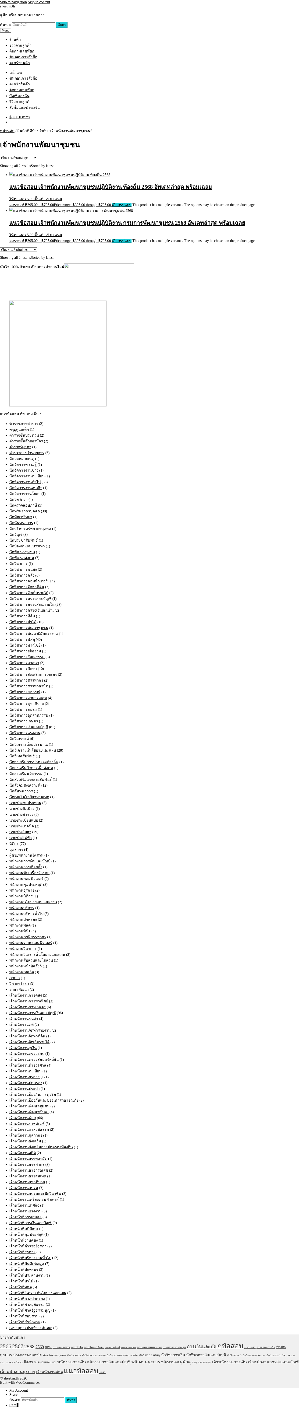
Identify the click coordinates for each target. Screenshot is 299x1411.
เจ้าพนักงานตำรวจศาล (27, 1065)
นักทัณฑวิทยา (20, 517)
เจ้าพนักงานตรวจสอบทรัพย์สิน (34, 1059)
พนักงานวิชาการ (23, 949)
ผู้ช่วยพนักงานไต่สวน (26, 855)
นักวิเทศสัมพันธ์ (22, 756)
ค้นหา (62, 25)
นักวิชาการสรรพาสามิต (28, 686)
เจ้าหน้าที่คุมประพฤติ (26, 1234)
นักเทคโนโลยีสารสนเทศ (29, 797)
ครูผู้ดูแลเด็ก (19, 429)
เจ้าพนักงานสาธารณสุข (28, 1170)
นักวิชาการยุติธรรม (25, 651)
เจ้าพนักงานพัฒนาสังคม (29, 1112)
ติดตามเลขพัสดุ (21, 51)
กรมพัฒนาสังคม (94, 1347)
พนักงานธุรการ (21, 890)
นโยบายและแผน (45, 1362)
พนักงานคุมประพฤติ (25, 884)
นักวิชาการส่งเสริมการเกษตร (33, 674)
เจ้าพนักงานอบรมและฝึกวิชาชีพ (35, 1194)
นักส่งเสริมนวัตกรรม (26, 774)
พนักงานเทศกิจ (21, 972)
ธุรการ (6, 1354)
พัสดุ (187, 1362)
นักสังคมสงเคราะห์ (24, 785)
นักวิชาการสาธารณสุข (28, 698)
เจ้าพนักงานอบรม (23, 1188)
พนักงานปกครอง (23, 919)
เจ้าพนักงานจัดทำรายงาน (30, 1030)
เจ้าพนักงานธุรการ (24, 1077)
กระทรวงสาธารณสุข (174, 1347)
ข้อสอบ (232, 1346)
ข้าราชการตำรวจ (23, 424)
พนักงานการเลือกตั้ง (25, 867)
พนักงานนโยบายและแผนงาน (33, 902)
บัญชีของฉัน (19, 96)
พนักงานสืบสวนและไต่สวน (31, 960)
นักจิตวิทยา (18, 499)
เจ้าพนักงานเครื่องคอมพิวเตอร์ (34, 1199)
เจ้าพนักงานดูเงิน (23, 1048)
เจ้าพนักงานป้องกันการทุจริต (32, 1094)
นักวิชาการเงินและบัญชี (28, 727)
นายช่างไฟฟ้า (20, 838)
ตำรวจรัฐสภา (20, 447)
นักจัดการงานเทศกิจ (25, 488)
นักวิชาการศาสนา (24, 663)
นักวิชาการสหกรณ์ (24, 692)
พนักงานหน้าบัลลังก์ (25, 966)
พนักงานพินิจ (20, 931)
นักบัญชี (15, 534)
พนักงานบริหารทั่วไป (26, 914)
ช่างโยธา (250, 1347)
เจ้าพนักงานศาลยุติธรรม (29, 1129)
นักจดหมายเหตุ (21, 459)
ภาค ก (14, 978)
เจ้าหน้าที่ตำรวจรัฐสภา (27, 1246)
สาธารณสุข (204, 1362)
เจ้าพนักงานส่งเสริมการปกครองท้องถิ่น (41, 1147)
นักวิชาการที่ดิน (22, 616)
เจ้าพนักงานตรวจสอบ (26, 1054)
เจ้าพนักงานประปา (24, 1089)
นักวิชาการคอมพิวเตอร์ (28, 581)
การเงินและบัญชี (204, 1346)
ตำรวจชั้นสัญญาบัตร (26, 441)
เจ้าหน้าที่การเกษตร (25, 1217)
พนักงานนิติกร (21, 896)
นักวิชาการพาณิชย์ (24, 645)
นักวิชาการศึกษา (23, 669)
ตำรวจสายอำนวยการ (26, 453)
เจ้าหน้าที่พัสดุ (20, 1287)
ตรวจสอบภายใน (265, 1347)
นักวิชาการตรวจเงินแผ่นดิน (31, 610)
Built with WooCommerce (19, 1382)
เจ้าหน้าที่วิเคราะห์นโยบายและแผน (37, 1293)
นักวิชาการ (18, 564)
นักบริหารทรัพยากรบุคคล (30, 529)
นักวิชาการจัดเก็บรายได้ (28, 593)
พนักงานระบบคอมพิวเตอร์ (30, 943)
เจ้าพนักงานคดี (21, 1024)
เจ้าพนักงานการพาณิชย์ (28, 1001)
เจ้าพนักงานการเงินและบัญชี (32, 1013)
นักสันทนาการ (21, 791)
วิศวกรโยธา (19, 984)
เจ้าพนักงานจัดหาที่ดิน (27, 1036)
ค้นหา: (5, 25)
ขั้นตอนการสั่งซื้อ (23, 57)
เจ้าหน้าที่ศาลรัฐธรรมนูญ (29, 1310)
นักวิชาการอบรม (23, 709)
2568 (29, 1346)
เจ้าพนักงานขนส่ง (23, 1019)
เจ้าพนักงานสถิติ (22, 1153)
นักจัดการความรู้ (23, 464)
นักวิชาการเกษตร (23, 721)
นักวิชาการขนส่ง (23, 569)
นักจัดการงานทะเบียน (27, 476)
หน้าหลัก (7, 131)
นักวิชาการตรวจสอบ (94, 1355)
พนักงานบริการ (21, 908)
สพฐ (194, 1362)
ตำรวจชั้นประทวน (24, 435)
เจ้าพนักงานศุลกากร (25, 1135)
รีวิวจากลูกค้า (20, 45)
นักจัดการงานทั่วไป (25, 482)
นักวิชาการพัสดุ (22, 639)
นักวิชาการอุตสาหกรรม (28, 715)
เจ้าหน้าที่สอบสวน (24, 1316)
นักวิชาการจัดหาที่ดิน (26, 587)
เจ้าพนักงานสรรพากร (26, 1164)
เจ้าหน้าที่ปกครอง (23, 1269)
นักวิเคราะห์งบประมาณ (28, 744)
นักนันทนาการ (21, 523)
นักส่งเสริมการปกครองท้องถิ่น (33, 762)
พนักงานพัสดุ (20, 925)
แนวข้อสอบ (81, 1371)
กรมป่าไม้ (77, 1347)
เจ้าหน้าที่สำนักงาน (24, 1322)
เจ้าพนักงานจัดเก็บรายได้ (29, 1042)
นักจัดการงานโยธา (24, 494)
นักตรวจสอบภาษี (23, 505)
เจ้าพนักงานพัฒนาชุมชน (29, 1106)
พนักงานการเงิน (71, 1362)
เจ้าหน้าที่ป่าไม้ (21, 1281)
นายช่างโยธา (20, 832)
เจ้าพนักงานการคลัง (25, 995)
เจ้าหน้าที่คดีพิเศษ (23, 1229)
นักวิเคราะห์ (19, 739)
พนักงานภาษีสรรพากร (27, 937)
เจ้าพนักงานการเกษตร (27, 1007)
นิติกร (14, 844)
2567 (17, 1346)
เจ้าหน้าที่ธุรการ (22, 1252)
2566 (5, 1346)
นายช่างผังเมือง (22, 809)
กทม (48, 1347)
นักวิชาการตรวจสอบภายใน (31, 604)
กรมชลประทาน (61, 1347)
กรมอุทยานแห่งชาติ (149, 1347)
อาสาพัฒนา (19, 989)
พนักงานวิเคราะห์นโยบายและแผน (37, 954)
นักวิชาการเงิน (173, 1355)
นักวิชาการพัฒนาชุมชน (28, 628)
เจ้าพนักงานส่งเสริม (25, 1141)
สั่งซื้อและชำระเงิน (24, 107)
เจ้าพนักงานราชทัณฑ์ (27, 1124)
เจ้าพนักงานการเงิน (229, 1362)
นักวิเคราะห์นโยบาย (253, 1355)
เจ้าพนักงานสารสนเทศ (27, 1176)
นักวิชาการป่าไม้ (22, 622)
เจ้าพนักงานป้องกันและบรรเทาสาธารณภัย (43, 1100)
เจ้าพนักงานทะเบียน (25, 1071)
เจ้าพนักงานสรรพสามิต (28, 1159)
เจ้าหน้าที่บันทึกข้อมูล (26, 1264)
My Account (18, 1390)
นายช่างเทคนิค (21, 826)
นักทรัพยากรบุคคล (24, 511)
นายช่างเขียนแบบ (23, 820)
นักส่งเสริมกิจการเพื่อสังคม (31, 768)
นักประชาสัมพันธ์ (23, 540)
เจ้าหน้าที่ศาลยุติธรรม (27, 1304)
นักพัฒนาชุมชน (22, 552)
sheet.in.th (7, 6)
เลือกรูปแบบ (122, 205)
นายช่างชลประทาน (25, 803)
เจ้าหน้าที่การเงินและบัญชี (30, 1223)
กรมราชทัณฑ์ (112, 1347)
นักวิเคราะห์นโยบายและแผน (32, 750)
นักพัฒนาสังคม (21, 558)
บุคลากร (16, 849)
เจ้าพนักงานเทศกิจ (24, 1205)
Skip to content (39, 2)
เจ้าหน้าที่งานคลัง (23, 1240)
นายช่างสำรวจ (21, 814)
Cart (13, 1405)
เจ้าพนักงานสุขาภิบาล (27, 1182)
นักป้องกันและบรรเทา (27, 546)
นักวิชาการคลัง (21, 575)
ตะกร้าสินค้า (19, 63)
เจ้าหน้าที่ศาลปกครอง (27, 1299)
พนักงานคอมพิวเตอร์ (26, 879)
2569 (40, 1346)
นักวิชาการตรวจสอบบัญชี (30, 599)
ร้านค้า (15, 40)
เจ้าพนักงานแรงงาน (25, 1211)
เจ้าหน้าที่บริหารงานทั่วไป (30, 1258)
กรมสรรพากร (128, 1347)
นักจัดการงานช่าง (23, 470)
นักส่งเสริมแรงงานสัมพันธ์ (30, 779)
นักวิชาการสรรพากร (26, 680)
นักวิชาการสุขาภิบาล (26, 704)
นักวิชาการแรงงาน (24, 733)
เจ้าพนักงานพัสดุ (22, 1118)
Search (14, 1395)
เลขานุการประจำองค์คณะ (30, 1328)
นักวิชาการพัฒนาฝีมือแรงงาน (33, 634)
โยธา (102, 1372)
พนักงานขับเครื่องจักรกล (29, 873)
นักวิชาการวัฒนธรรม (27, 657)
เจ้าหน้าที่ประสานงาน (27, 1275)
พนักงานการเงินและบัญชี (29, 861)
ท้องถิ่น (281, 1347)
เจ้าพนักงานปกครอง (25, 1083)
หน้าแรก (16, 72)
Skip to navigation (13, 2)
